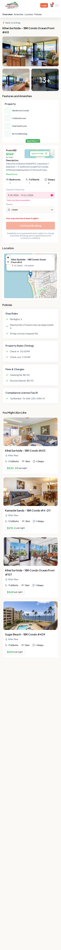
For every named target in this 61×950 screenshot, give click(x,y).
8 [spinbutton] (11, 195)
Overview (7, 14)
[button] (30, 275)
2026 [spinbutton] (16, 195)
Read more (11, 174)
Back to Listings (13, 22)
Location (29, 14)
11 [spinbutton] (25, 195)
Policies (38, 14)
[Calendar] (51, 195)
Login (44, 5)
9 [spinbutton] (8, 195)
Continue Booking (30, 225)
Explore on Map (38, 153)
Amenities (18, 14)
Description (12, 160)
